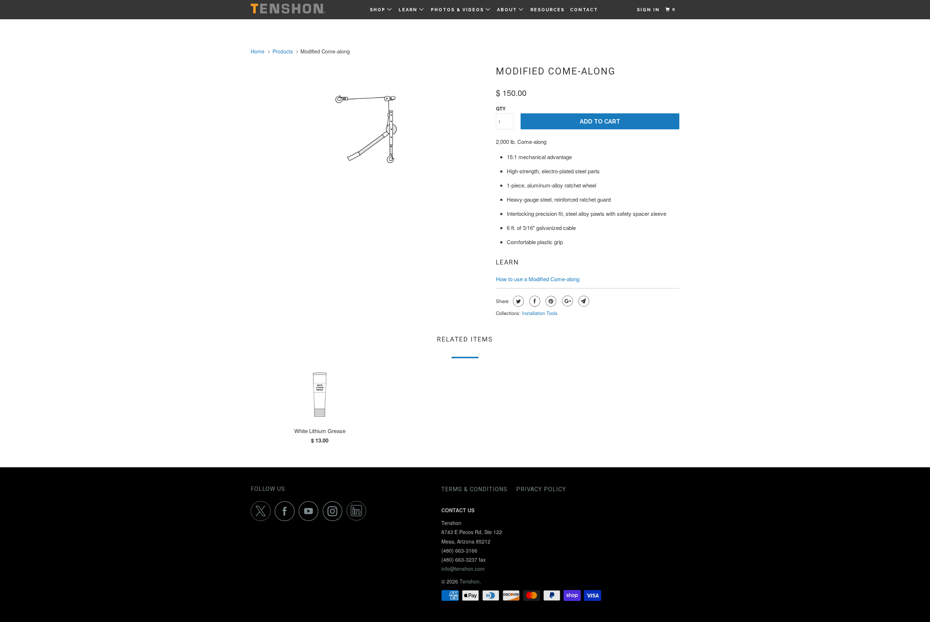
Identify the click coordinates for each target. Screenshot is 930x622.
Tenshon (470, 581)
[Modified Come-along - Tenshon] (370, 120)
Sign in (648, 9)
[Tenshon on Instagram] (335, 511)
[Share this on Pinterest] (550, 301)
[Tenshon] (288, 8)
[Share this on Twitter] (517, 301)
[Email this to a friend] (583, 301)
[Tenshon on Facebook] (287, 511)
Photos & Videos (458, 9)
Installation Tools (540, 313)
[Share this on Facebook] (533, 301)
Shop (378, 9)
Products (282, 51)
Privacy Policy (541, 489)
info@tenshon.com (463, 568)
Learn (409, 9)
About (508, 9)
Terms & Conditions (474, 489)
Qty (501, 108)
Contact (584, 9)
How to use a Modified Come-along (537, 279)
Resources (547, 9)
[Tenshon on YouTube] (311, 511)
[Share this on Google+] (566, 301)
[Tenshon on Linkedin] (359, 511)
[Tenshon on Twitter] (263, 511)
